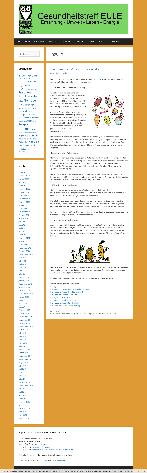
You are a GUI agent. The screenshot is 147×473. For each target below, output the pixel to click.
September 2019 (26, 293)
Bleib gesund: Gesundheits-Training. (65, 305)
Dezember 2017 (25, 352)
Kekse (84, 314)
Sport (34, 133)
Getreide (22, 108)
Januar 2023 (24, 192)
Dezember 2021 (25, 208)
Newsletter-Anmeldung (41, 447)
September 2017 (26, 359)
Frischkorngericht (31, 89)
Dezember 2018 (25, 316)
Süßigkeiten (106, 314)
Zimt (29, 149)
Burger (21, 86)
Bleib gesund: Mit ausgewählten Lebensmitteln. (70, 289)
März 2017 (23, 379)
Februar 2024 (24, 176)
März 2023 (23, 185)
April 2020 (23, 270)
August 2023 (24, 179)
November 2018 (25, 320)
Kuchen (99, 314)
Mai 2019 (22, 300)
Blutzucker (56, 314)
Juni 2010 (22, 411)
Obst (29, 120)
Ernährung (30, 85)
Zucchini (23, 152)
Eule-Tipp (22, 89)
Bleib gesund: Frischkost (60, 297)
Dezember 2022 (25, 195)
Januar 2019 (24, 313)
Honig (73, 314)
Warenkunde (53, 42)
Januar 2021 (24, 241)
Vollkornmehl (27, 145)
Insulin (78, 314)
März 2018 (23, 346)
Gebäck (21, 101)
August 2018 (24, 329)
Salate (20, 133)
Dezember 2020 (25, 244)
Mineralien (34, 117)
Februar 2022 (24, 202)
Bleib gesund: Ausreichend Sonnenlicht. (66, 292)
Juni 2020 (22, 264)
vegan (21, 135)
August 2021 (24, 218)
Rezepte (27, 42)
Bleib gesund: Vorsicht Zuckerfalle (74, 69)
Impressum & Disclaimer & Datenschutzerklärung (52, 449)
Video (21, 139)
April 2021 (23, 231)
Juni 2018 (22, 336)
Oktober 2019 (24, 290)
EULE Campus (39, 42)
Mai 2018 (22, 339)
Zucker (114, 314)
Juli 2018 (22, 333)
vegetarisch (31, 135)
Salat (33, 129)
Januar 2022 (24, 205)
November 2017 (25, 356)
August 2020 (24, 257)
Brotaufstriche (23, 82)
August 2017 (24, 362)
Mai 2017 (22, 372)
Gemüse (30, 100)
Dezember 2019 (25, 284)
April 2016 (23, 395)
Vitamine (34, 141)
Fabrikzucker (65, 314)
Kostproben (25, 114)
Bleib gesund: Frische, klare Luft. (63, 294)
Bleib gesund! (56, 286)
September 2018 (26, 326)
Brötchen (32, 81)
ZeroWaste (80, 42)
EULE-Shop (102, 42)
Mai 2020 (22, 267)
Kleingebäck (91, 314)
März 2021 (23, 234)
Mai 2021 (22, 228)
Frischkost (25, 92)
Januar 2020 (24, 280)
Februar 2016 (24, 402)
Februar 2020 (24, 277)
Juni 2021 (22, 225)
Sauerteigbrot (27, 133)
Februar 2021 (24, 238)
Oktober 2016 (24, 382)
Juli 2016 (22, 388)
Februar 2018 (24, 349)
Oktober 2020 (24, 251)
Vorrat (37, 146)
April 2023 (23, 182)
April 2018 (23, 343)
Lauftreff (91, 42)
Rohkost (25, 129)
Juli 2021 (22, 221)
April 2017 (23, 375)
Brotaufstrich (34, 79)
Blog (18, 42)
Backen (23, 75)
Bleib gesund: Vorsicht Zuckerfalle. (64, 303)
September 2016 (26, 385)
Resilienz (34, 121)
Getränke (29, 108)
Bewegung (32, 75)
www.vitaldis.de (58, 460)
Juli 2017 (22, 366)
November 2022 (25, 198)
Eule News (56, 311)
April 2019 (23, 303)
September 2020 (26, 254)
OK (138, 471)
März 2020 (23, 274)
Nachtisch (23, 121)
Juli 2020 (22, 261)
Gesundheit (26, 105)
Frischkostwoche (28, 96)
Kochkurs (27, 111)
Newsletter (115, 42)
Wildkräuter (67, 42)
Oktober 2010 (24, 408)
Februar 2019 (24, 310)
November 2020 (25, 248)
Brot (28, 78)
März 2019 (23, 307)
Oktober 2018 (24, 323)
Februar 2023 (24, 189)
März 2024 (23, 172)
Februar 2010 (24, 418)
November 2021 (25, 211)
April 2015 (23, 405)
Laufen (26, 118)
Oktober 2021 (24, 215)
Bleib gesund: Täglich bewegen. (63, 300)
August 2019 (24, 297)
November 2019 (25, 287)
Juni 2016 (22, 392)
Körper (21, 118)
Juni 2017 (22, 369)
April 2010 (23, 415)
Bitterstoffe (22, 79)
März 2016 (23, 398)
